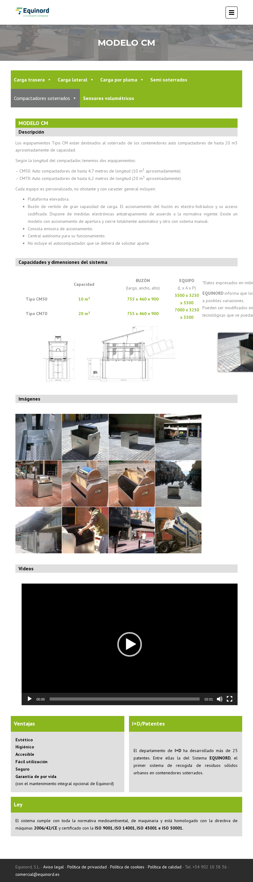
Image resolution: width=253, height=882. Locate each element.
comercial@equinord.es (37, 874)
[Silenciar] (220, 699)
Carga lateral (72, 80)
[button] (129, 644)
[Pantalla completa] (229, 699)
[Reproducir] (30, 699)
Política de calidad (164, 867)
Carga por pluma (118, 80)
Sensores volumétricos (108, 98)
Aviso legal (53, 867)
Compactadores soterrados (42, 98)
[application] (130, 644)
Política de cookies (127, 867)
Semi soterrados (168, 80)
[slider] (125, 699)
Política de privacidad (87, 867)
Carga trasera (29, 80)
